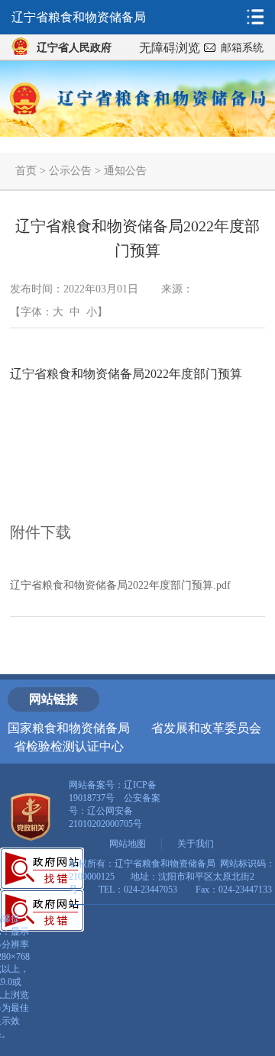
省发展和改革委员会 (206, 728)
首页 (26, 170)
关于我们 (195, 843)
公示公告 (70, 170)
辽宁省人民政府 (74, 47)
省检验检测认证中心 (69, 746)
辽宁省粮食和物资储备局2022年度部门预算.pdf (120, 585)
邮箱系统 (242, 47)
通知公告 (125, 170)
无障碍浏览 (169, 47)
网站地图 (127, 843)
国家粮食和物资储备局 (69, 728)
